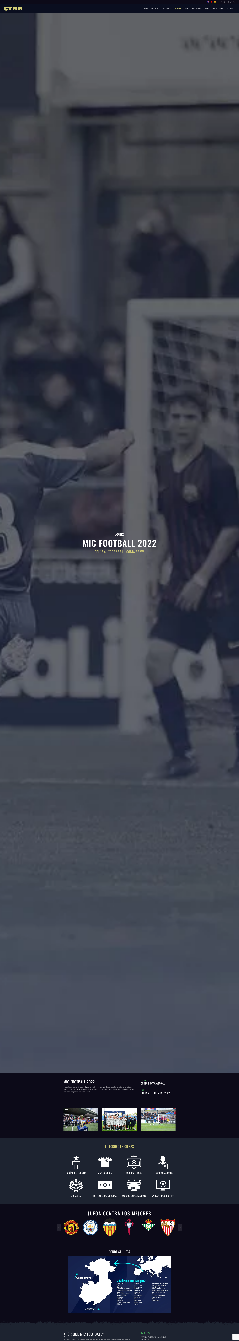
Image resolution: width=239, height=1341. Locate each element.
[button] (59, 1227)
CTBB (186, 8)
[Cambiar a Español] (211, 2)
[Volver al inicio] (13, 8)
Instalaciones (197, 8)
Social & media (217, 8)
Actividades (167, 8)
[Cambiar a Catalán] (215, 2)
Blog (207, 8)
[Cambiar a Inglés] (208, 2)
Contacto (230, 8)
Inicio (146, 8)
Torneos (178, 8)
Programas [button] (155, 8)
